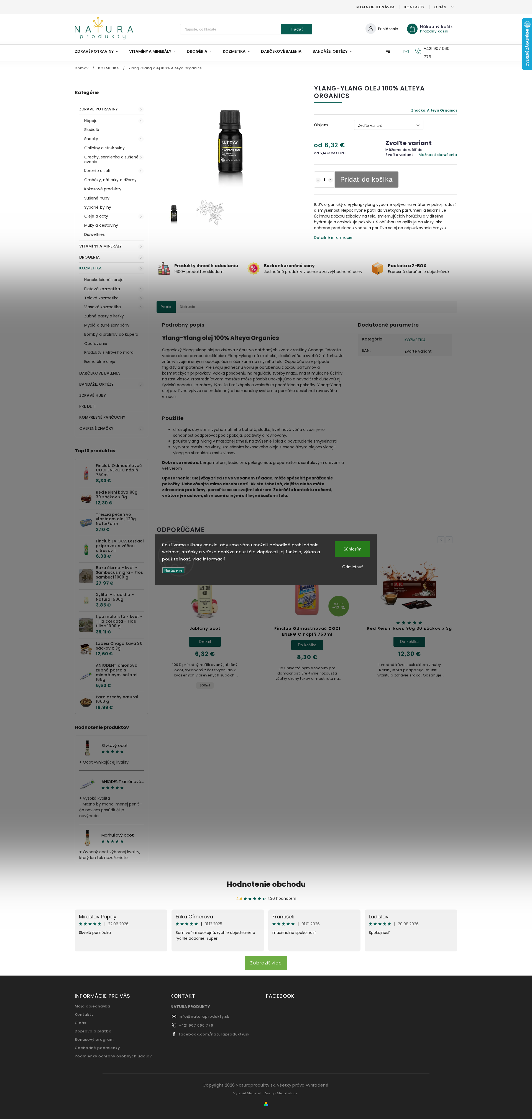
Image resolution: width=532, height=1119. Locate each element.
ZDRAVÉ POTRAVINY (98, 109)
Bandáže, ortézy (96, 384)
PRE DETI (87, 406)
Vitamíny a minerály (100, 246)
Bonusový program (94, 1039)
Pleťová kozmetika (102, 289)
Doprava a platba (93, 1031)
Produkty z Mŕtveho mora (109, 352)
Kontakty (414, 7)
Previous (441, 540)
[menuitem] (99, 51)
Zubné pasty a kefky (104, 316)
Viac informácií (208, 559)
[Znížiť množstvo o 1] (318, 180)
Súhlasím (352, 549)
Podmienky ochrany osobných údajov (113, 1056)
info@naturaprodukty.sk (204, 1016)
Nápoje (91, 120)
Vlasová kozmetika (102, 307)
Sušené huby (96, 198)
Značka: (434, 110)
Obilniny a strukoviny (104, 148)
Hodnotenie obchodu (266, 884)
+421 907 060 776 (196, 1025)
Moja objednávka (375, 7)
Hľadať (296, 29)
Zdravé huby (92, 395)
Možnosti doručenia (438, 154)
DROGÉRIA (89, 257)
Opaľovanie (95, 343)
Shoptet (254, 1093)
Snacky (91, 139)
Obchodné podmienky (97, 1047)
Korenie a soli (97, 170)
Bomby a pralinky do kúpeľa (111, 334)
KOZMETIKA (90, 268)
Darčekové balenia (99, 373)
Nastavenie (173, 570)
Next (449, 540)
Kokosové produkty (102, 189)
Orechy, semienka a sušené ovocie (111, 159)
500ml (205, 685)
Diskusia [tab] (188, 306)
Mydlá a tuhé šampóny (106, 325)
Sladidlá (91, 129)
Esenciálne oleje (100, 361)
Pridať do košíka (366, 179)
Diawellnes (94, 234)
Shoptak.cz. (288, 1093)
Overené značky (96, 428)
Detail (205, 641)
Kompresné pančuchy (102, 417)
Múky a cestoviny (101, 225)
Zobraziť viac (266, 963)
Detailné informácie (333, 237)
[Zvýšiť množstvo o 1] (330, 180)
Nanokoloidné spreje (104, 279)
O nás (440, 7)
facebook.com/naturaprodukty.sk (214, 1034)
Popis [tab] (166, 306)
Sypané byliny (97, 207)
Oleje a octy (96, 216)
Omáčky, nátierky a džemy (110, 180)
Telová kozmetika (101, 298)
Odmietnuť (352, 566)
